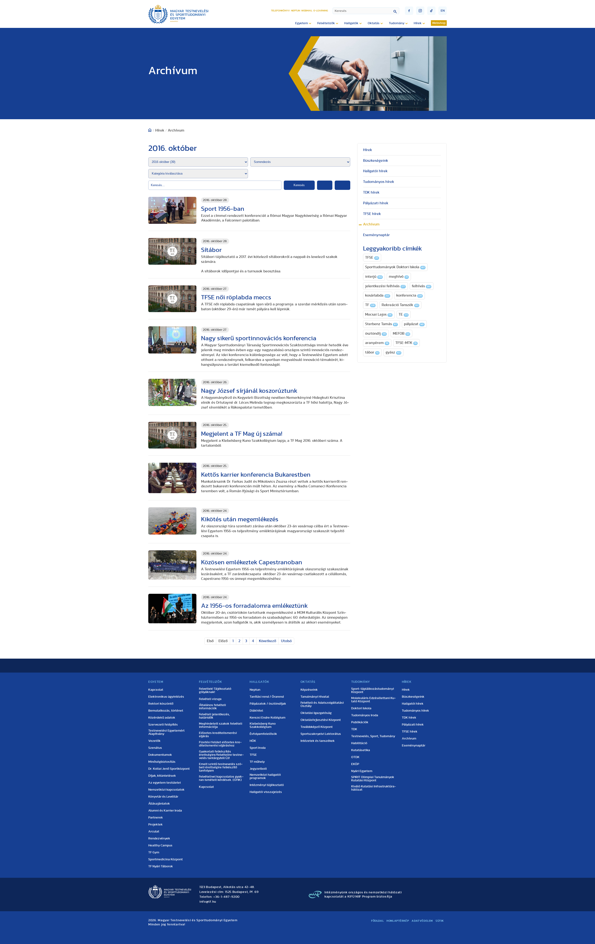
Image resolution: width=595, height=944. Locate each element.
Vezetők (154, 741)
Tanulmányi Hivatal (315, 696)
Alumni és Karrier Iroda (165, 810)
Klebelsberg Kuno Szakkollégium (263, 725)
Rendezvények (159, 838)
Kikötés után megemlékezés (239, 519)
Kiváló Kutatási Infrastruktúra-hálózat (373, 788)
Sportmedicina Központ (165, 859)
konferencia (409, 295)
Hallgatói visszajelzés (266, 792)
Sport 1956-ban (222, 209)
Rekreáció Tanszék (400, 305)
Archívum (371, 224)
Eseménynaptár (376, 235)
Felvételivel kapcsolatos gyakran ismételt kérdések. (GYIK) (221, 778)
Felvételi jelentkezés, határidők (214, 716)
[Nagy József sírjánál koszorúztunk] (172, 392)
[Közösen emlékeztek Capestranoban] (172, 565)
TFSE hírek (372, 214)
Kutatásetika (360, 750)
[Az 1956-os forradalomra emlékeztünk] (172, 608)
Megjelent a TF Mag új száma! (241, 434)
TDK (354, 729)
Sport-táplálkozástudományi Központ (372, 690)
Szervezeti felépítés (163, 724)
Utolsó (286, 641)
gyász (393, 352)
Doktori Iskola (361, 708)
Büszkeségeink (375, 160)
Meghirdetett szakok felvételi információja (220, 725)
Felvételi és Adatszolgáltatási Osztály (322, 704)
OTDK (355, 757)
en (443, 10)
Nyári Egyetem (361, 771)
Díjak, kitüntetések (162, 775)
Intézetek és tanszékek (318, 741)
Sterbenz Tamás (381, 324)
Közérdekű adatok (161, 717)
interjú (373, 276)
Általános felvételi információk (212, 706)
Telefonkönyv (280, 10)
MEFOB (401, 333)
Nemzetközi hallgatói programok (265, 776)
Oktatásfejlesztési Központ (321, 720)
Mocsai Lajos (378, 314)
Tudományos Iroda (364, 715)
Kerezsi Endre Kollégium (267, 717)
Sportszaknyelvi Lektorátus (321, 734)
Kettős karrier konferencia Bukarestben (256, 475)
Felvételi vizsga (210, 699)
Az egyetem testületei (164, 782)
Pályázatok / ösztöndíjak (268, 703)
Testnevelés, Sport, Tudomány (373, 736)
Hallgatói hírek (375, 171)
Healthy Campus (160, 845)
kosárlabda (377, 295)
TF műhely (257, 761)
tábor (372, 352)
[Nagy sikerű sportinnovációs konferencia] (172, 339)
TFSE (371, 257)
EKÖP (355, 764)
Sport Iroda (258, 747)
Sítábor (211, 250)
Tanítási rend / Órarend (267, 696)
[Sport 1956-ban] (172, 210)
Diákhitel (256, 710)
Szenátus (155, 747)
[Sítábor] (172, 251)
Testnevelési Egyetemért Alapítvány (166, 732)
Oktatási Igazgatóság (316, 713)
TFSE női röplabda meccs (236, 297)
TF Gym (153, 852)
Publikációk (359, 722)
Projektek (155, 824)
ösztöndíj (375, 333)
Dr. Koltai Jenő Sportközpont (169, 768)
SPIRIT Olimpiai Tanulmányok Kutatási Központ (372, 779)
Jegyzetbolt (258, 768)
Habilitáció (359, 743)
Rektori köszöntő (160, 703)
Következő (267, 641)
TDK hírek (371, 192)
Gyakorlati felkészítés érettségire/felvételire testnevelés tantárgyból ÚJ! (221, 755)
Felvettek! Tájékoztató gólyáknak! (215, 690)
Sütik (440, 920)
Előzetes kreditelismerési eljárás (218, 734)
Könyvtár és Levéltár (163, 796)
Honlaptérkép (398, 920)
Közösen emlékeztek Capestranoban (251, 562)
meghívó (398, 276)
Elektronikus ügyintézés (166, 696)
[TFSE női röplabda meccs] (172, 298)
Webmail (306, 10)
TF (370, 305)
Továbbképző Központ (317, 727)
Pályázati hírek (375, 203)
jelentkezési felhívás (385, 286)
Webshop (439, 23)
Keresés (299, 185)
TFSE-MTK (406, 343)
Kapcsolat (155, 689)
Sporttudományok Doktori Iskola (395, 267)
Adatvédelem (422, 920)
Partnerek (155, 817)
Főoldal (377, 920)
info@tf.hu (207, 901)
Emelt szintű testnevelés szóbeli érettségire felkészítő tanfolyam (221, 767)
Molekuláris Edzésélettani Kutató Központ (373, 699)
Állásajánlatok (159, 803)
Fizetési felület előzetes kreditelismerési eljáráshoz (220, 744)
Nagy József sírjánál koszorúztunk (249, 391)
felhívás (421, 286)
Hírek (367, 150)
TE (403, 314)
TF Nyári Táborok (160, 866)
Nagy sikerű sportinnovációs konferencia (258, 338)
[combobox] (366, 10)
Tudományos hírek (378, 182)
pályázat (414, 324)
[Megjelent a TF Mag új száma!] (172, 435)
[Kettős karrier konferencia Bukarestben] (172, 478)
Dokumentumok (160, 754)
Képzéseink (309, 689)
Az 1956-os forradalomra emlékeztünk (254, 606)
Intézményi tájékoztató (267, 785)
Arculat (153, 831)
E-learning (321, 10)
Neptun (295, 10)
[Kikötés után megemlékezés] (172, 521)
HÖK (253, 741)
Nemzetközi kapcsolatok (166, 789)
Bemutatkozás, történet (165, 710)
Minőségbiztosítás (161, 761)
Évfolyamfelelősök (263, 734)
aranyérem (376, 343)
